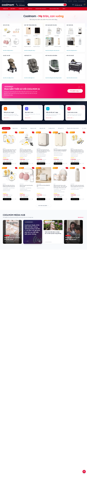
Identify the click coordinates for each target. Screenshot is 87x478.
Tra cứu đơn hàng (81, 1)
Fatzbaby (38, 148)
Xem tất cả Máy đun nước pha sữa (52, 50)
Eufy (54, 184)
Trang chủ (5, 8)
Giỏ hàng (75, 1)
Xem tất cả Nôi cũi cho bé (72, 77)
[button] (47, 4)
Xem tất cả (80, 217)
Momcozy (22, 184)
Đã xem (65, 1)
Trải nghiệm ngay (74, 91)
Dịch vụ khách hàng (54, 8)
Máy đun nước (33, 128)
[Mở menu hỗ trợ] (84, 471)
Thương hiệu (22, 8)
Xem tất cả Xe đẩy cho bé (8, 77)
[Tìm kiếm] (65, 5)
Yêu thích (70, 1)
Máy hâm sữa (42, 128)
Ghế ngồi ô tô (61, 128)
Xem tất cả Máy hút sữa (7, 50)
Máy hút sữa (15, 128)
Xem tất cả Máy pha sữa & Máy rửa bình (53, 77)
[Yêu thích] (15, 163)
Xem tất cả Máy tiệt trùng (29, 50)
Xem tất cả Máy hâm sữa (71, 50)
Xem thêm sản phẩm (42, 205)
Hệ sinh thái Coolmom (41, 8)
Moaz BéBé (39, 184)
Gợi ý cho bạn (6, 128)
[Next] (83, 232)
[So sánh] (13, 163)
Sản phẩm (13, 8)
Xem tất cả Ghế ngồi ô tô (29, 77)
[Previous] (3, 232)
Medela (4, 148)
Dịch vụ (30, 8)
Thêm (64, 8)
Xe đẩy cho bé (52, 128)
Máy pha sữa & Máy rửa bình (73, 128)
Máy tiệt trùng (24, 128)
